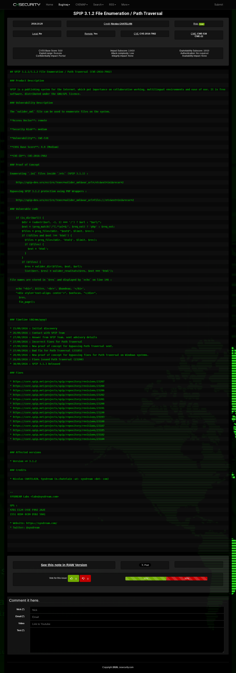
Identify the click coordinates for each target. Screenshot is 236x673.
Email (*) (19, 616)
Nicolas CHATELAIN (121, 23)
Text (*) (20, 630)
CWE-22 (199, 36)
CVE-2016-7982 (148, 33)
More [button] (125, 4)
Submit (218, 4)
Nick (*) (20, 609)
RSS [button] (111, 4)
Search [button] (97, 4)
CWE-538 (202, 33)
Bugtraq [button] (63, 4)
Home (49, 4)
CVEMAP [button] (81, 4)
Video (21, 623)
